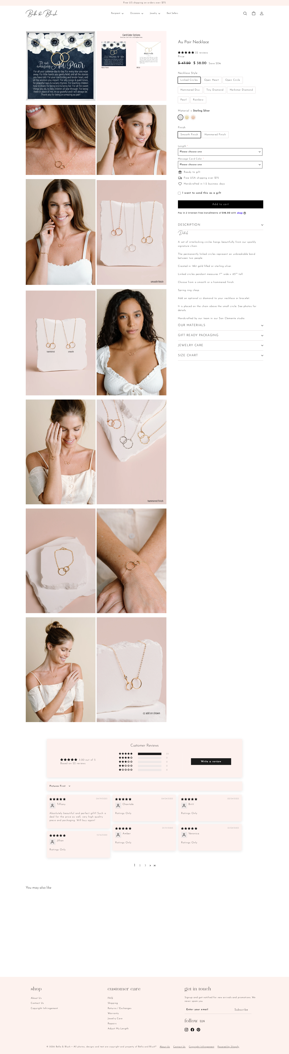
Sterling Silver (180, 117)
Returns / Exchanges (119, 1008)
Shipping (113, 1003)
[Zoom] (60, 66)
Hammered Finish (215, 134)
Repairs (112, 1023)
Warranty (113, 1013)
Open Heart (211, 80)
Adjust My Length (118, 1028)
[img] (58, 799)
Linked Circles (189, 80)
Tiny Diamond (215, 90)
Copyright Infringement (44, 1008)
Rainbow (198, 100)
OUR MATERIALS (191, 325)
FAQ (110, 998)
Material (194, 111)
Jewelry (154, 13)
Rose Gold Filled (193, 117)
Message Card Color (190, 159)
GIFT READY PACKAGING (198, 335)
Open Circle (232, 80)
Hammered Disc (190, 90)
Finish (181, 127)
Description (189, 224)
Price (181, 56)
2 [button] (140, 865)
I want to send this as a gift (201, 193)
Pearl (183, 100)
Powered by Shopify (228, 1047)
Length (182, 146)
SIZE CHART (188, 355)
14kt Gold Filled (186, 117)
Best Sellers (172, 13)
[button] (186, 53)
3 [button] (145, 865)
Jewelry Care (115, 1018)
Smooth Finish (189, 134)
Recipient (116, 13)
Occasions (135, 13)
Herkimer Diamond (241, 90)
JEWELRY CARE (190, 345)
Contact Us (37, 1003)
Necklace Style (188, 73)
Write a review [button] (211, 761)
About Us (36, 998)
